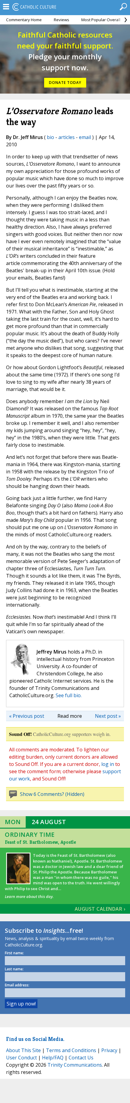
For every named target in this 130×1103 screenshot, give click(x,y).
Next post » (108, 716)
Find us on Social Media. (35, 1038)
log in (107, 764)
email (85, 137)
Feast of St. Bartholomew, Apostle (40, 842)
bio (50, 137)
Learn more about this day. (29, 896)
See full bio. (69, 695)
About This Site (23, 1050)
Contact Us (81, 1057)
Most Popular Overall (100, 19)
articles (66, 137)
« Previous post (26, 716)
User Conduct (21, 1057)
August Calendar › (100, 909)
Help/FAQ (52, 1057)
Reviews (61, 19)
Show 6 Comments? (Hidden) (52, 794)
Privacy (109, 1050)
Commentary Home (24, 19)
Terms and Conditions (71, 1050)
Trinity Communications (74, 1065)
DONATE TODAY (65, 82)
